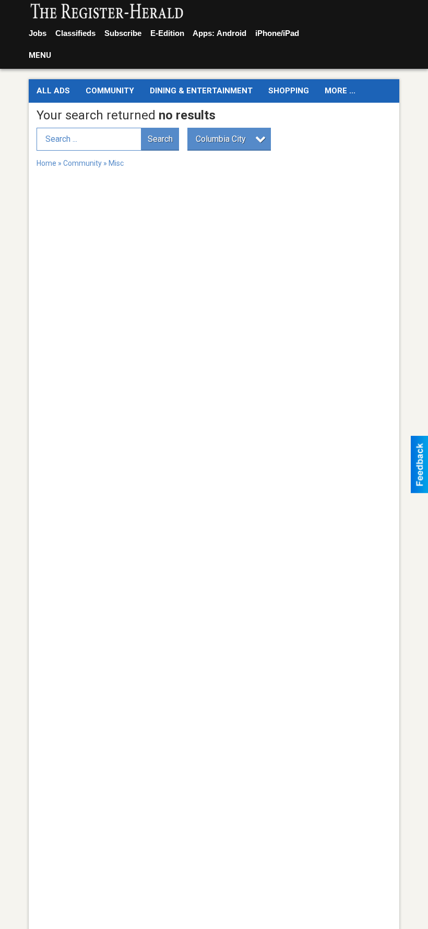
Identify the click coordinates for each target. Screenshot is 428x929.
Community (110, 90)
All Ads (53, 90)
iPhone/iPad (277, 33)
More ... (340, 90)
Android (231, 33)
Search (160, 139)
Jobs (37, 33)
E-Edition (167, 33)
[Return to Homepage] (107, 12)
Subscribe (122, 33)
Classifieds (75, 33)
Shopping (288, 90)
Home (46, 163)
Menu (40, 55)
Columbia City (221, 139)
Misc (116, 163)
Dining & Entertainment (201, 90)
